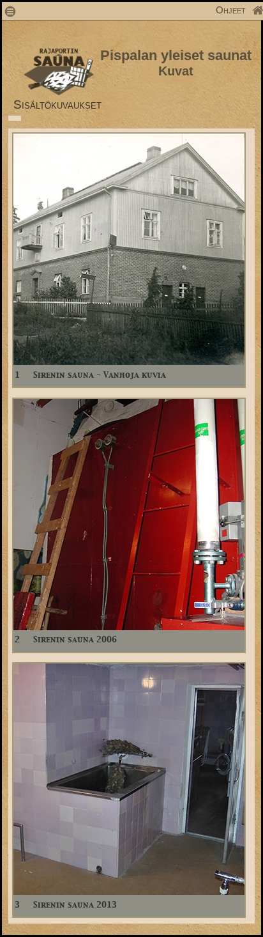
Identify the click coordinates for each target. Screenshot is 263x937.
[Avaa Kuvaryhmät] (128, 361)
